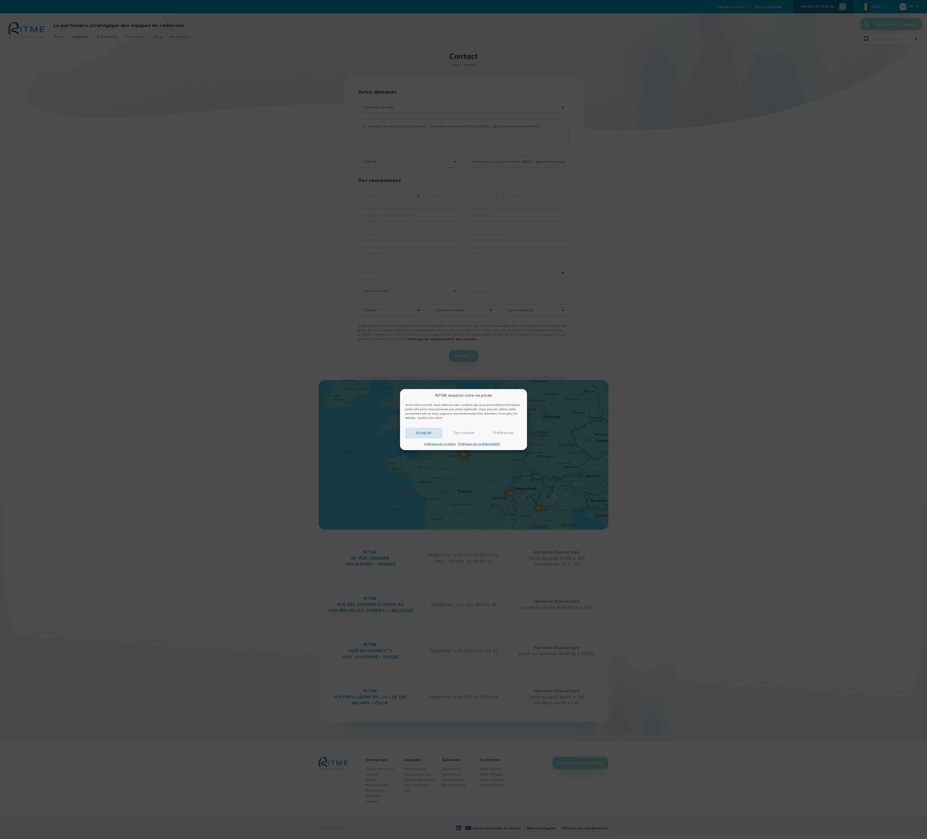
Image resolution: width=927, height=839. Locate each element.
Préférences (503, 432)
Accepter (424, 432)
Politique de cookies (440, 444)
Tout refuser (464, 432)
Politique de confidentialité (479, 444)
